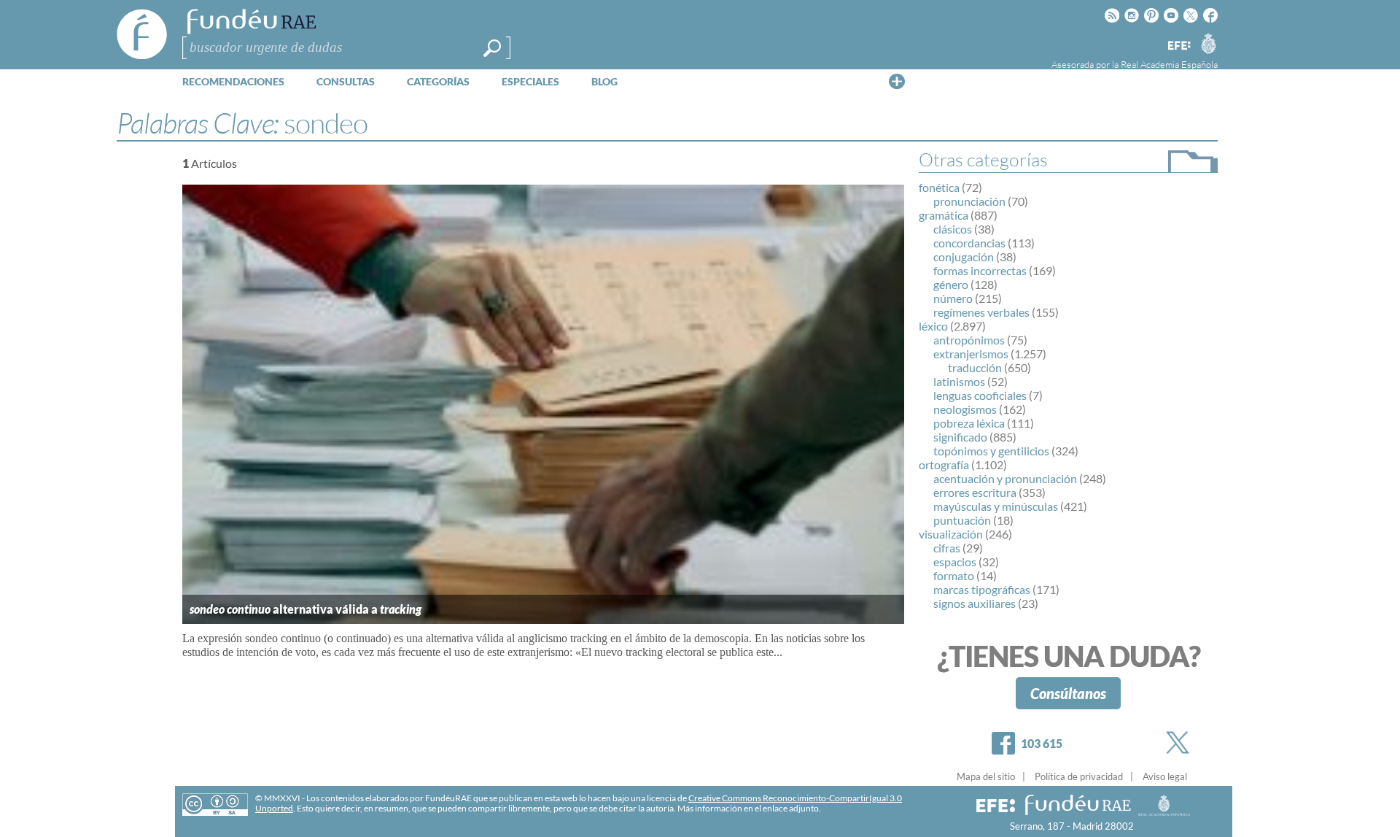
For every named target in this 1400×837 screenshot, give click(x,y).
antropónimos (969, 340)
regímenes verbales (981, 312)
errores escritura (974, 492)
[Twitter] (1180, 742)
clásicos (952, 229)
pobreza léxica (969, 423)
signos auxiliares (974, 603)
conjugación (963, 256)
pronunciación (969, 201)
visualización (951, 534)
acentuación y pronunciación (1005, 478)
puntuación (962, 520)
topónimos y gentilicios (991, 451)
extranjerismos (970, 353)
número (953, 298)
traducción (975, 367)
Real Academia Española (1169, 64)
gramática (943, 215)
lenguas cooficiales (980, 395)
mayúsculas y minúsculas (995, 506)
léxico (933, 326)
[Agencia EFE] (1178, 46)
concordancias (969, 243)
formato (953, 575)
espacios (954, 561)
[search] (492, 48)
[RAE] (1208, 43)
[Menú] (897, 81)
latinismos (959, 381)
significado (960, 437)
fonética (939, 187)
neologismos (965, 409)
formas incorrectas (980, 270)
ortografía (944, 464)
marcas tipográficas (981, 589)
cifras (946, 548)
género (950, 284)
